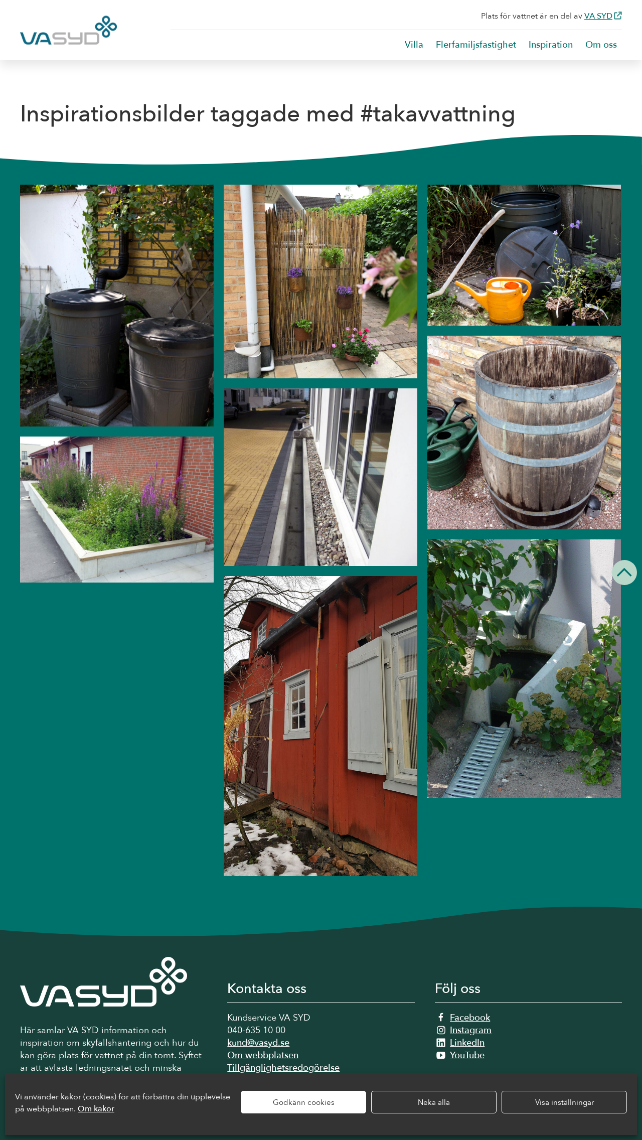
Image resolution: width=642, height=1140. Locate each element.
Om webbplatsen (262, 1055)
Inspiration (551, 45)
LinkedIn (467, 1043)
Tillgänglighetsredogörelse (283, 1068)
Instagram (471, 1030)
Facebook (470, 1018)
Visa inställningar (564, 1102)
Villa (414, 45)
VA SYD (598, 16)
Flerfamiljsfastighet (476, 45)
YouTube (467, 1055)
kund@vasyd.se (258, 1043)
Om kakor (96, 1108)
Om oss (601, 45)
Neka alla (434, 1102)
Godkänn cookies (304, 1102)
